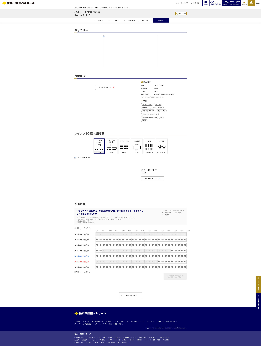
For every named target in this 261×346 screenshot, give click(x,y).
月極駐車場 (166, 339)
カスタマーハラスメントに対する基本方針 (108, 324)
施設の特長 (131, 20)
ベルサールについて (181, 3)
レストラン (89, 342)
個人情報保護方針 (97, 321)
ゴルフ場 (131, 339)
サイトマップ (151, 321)
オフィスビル (91, 337)
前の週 (76, 228)
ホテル (110, 339)
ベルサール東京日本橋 (101, 7)
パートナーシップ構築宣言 (83, 324)
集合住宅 (84, 339)
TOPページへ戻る (131, 296)
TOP (75, 7)
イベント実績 (195, 3)
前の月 (86, 228)
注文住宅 (76, 339)
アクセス (116, 20)
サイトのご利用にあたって (135, 321)
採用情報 (86, 321)
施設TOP (100, 20)
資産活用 (117, 337)
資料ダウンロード (146, 20)
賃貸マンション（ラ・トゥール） (148, 337)
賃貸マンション (164, 337)
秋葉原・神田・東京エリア (85, 7)
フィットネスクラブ (120, 339)
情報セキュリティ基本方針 (166, 321)
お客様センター (126, 342)
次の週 (76, 272)
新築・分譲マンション (129, 337)
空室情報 (160, 20)
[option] (130, 51)
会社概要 (77, 321)
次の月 (86, 272)
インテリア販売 (78, 342)
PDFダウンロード (105, 87)
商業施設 (139, 339)
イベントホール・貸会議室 (105, 337)
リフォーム (93, 339)
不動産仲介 (103, 339)
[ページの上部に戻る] (252, 339)
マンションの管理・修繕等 (152, 339)
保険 (96, 342)
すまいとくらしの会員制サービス (110, 342)
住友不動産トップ (79, 337)
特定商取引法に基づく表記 (115, 321)
